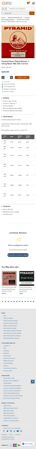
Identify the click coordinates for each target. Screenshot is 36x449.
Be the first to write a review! (18, 255)
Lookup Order (8, 370)
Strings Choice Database (11, 380)
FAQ (5, 348)
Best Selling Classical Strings (12, 330)
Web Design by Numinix (8, 439)
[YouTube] (17, 431)
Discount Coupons (9, 358)
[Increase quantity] (11, 77)
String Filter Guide (9, 378)
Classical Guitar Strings (15, 17)
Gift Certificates (8, 363)
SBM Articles (7, 405)
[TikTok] (14, 431)
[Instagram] (10, 431)
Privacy (11, 434)
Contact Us (7, 345)
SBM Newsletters (9, 413)
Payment (6, 353)
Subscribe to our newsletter (12, 428)
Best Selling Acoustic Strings (12, 333)
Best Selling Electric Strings (12, 335)
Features (6, 206)
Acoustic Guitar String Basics (12, 388)
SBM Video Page (9, 410)
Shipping (6, 350)
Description (8, 117)
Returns (6, 365)
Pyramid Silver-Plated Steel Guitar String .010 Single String (25, 289)
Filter (31, 13)
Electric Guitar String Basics (12, 390)
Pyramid (26, 17)
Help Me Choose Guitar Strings (13, 395)
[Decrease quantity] (3, 77)
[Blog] (21, 431)
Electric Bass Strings (10, 328)
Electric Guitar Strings (10, 325)
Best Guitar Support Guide (12, 398)
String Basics (8, 383)
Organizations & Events (11, 418)
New (5, 315)
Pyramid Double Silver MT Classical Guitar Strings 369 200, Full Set (9, 289)
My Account (7, 355)
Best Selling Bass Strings (11, 338)
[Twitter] (7, 431)
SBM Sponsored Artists (11, 408)
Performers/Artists (9, 415)
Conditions (18, 434)
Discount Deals (8, 318)
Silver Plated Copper (8, 19)
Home (3, 17)
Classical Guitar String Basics (12, 385)
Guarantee (4, 434)
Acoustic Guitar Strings (11, 323)
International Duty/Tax (10, 368)
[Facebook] (4, 431)
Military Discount (9, 360)
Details (6, 98)
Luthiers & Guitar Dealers (11, 420)
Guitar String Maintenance (12, 393)
